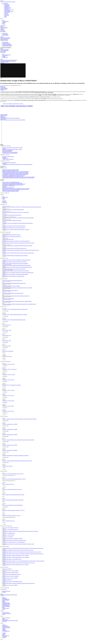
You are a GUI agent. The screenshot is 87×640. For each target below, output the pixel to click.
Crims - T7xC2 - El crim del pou (7, 536)
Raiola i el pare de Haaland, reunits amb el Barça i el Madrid (12, 149)
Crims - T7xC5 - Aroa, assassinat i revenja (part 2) (10, 527)
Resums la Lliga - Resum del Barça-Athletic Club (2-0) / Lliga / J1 (13, 473)
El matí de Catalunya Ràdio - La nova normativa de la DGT (11, 559)
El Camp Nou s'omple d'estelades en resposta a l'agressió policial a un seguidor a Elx (15, 270)
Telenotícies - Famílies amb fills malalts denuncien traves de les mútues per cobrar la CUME (17, 460)
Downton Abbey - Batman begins (7, 351)
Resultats (7, 50)
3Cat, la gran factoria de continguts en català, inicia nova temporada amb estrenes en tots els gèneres (18, 242)
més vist (4, 201)
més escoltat (4, 202)
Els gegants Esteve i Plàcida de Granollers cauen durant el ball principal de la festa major (16, 265)
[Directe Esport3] (8, 54)
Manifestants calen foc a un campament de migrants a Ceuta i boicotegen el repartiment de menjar (17, 272)
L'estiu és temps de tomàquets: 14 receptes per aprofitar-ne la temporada (13, 225)
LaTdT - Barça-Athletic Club (7, 568)
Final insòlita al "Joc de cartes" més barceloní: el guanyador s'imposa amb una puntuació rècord (17, 223)
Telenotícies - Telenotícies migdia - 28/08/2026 (9, 434)
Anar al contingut (12, 1)
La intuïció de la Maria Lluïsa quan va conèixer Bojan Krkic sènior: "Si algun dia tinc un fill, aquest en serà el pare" (20, 250)
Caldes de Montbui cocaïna (8, 11)
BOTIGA (7, 61)
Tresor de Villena (7, 10)
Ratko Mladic (6, 6)
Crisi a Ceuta (6, 14)
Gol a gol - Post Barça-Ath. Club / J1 (8, 484)
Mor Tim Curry (6, 12)
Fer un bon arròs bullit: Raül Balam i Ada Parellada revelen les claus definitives (15, 255)
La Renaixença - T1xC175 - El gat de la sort (9, 369)
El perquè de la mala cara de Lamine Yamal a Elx (10, 290)
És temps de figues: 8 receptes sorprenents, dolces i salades (11, 220)
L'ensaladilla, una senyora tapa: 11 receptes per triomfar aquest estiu (13, 209)
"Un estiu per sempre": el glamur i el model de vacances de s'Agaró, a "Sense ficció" (15, 229)
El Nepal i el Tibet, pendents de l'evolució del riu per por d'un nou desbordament (15, 263)
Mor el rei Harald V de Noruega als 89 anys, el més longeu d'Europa (13, 276)
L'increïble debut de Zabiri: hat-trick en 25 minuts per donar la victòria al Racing (15, 174)
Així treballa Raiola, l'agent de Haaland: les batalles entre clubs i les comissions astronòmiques (17, 164)
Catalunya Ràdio (5, 197)
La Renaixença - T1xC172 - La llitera (8, 390)
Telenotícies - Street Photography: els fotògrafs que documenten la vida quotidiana (15, 455)
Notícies (3, 198)
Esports (1, 48)
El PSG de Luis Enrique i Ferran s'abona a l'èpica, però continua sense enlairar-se (15, 172)
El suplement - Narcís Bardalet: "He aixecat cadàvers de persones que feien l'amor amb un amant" (17, 550)
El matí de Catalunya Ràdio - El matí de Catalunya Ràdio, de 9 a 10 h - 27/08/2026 (15, 555)
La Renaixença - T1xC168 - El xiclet (8, 400)
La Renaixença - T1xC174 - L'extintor (8, 374)
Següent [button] (1, 144)
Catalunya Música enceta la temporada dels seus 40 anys (11, 234)
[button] (43, 62)
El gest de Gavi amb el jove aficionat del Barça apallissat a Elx (12, 280)
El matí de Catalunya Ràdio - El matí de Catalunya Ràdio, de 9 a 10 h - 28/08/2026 (15, 557)
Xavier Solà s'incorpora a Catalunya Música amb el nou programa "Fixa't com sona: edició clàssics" (18, 252)
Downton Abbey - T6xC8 (6, 345)
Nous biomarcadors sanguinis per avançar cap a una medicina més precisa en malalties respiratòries (18, 217)
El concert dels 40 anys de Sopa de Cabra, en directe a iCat (11, 236)
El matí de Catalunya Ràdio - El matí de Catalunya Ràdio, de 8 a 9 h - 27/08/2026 (15, 564)
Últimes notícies (3, 50)
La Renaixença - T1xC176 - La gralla (8, 364)
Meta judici (6, 13)
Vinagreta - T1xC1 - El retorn (7, 356)
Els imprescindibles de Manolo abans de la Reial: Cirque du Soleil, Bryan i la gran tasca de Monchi (18, 177)
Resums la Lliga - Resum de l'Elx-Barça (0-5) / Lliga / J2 (11, 515)
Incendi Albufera (5, 3)
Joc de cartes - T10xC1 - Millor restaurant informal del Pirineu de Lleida (13, 319)
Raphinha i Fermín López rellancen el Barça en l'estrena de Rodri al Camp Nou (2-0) (15, 295)
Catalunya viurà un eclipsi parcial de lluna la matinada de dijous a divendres (14, 261)
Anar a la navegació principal (5, 1)
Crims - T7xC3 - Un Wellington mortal (8, 533)
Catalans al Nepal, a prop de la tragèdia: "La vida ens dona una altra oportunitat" (15, 274)
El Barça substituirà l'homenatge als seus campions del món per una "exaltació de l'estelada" (17, 301)
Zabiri (5, 16)
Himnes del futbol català (6, 591)
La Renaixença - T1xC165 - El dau (8, 411)
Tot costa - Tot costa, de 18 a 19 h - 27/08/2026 (9, 585)
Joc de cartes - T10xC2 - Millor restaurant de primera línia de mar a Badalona (14, 314)
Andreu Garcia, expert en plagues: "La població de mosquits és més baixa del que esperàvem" (17, 245)
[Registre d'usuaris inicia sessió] (5, 27)
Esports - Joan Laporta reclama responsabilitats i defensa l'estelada (12, 499)
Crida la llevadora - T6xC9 (6, 340)
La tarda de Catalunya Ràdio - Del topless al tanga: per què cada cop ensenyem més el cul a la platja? (18, 562)
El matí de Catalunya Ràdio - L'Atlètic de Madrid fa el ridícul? (12, 581)
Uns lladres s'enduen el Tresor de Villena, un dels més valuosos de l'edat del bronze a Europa (17, 267)
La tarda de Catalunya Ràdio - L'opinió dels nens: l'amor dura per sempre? (14, 540)
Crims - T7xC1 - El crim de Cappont (8, 534)
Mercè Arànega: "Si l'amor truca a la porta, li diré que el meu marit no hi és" (14, 248)
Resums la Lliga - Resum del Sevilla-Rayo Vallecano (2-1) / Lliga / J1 (13, 510)
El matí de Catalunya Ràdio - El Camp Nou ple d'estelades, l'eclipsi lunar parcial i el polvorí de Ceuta (18, 583)
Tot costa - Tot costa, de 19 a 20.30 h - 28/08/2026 (10, 576)
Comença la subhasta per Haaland (7, 159)
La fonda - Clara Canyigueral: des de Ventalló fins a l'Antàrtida (12, 538)
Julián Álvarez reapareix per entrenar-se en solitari (10, 170)
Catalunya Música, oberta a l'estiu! (7, 239)
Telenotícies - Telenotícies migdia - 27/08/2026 (9, 429)
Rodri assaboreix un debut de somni (8, 187)
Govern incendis (7, 5)
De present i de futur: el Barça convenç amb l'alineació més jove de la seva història (15, 189)
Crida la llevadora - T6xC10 (6, 330)
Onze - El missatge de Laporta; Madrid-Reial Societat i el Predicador (13, 494)
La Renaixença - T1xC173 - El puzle (8, 379)
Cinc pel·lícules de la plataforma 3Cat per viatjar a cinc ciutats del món (13, 227)
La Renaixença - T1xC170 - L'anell (8, 395)
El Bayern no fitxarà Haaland (7, 151)
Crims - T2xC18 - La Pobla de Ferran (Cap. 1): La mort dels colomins (13, 542)
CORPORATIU (3, 25)
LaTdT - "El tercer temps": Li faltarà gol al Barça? (10, 572)
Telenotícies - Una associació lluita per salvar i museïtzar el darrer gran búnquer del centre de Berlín (18, 439)
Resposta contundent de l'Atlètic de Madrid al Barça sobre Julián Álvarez (14, 283)
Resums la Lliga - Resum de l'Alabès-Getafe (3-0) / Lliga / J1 (12, 489)
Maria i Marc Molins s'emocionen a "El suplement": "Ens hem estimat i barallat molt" (16, 241)
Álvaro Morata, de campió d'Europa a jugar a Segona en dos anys (12, 184)
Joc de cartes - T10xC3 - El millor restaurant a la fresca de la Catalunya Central (14, 309)
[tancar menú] (1, 52)
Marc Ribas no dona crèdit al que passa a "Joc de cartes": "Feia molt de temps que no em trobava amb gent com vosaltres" (21, 206)
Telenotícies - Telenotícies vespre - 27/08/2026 (9, 424)
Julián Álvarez (6, 15)
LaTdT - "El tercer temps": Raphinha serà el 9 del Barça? (11, 574)
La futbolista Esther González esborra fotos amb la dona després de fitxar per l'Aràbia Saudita (17, 287)
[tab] (44, 196)
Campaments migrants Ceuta (9, 9)
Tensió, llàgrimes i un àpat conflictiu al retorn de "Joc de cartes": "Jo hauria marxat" (15, 212)
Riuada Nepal (6, 8)
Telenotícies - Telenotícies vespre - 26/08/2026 (9, 445)
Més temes (4, 592)
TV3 (3, 196)
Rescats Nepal (6, 4)
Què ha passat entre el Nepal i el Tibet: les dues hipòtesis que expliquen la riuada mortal (16, 259)
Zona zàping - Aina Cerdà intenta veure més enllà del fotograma (12, 505)
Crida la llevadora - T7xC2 (6, 335)
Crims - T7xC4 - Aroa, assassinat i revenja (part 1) (10, 529)
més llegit (4, 200)
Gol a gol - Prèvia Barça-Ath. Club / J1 (8, 520)
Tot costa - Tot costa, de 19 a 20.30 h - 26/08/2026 (10, 570)
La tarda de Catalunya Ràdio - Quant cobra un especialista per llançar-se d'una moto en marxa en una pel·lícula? (20, 531)
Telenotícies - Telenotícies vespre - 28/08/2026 (9, 450)
